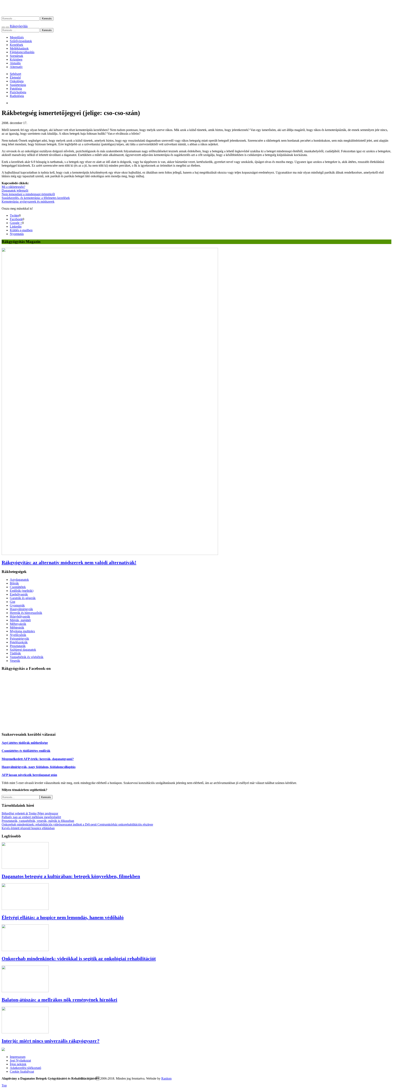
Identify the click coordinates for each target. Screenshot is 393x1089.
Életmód (15, 77)
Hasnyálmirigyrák (21, 609)
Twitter (14, 215)
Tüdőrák (15, 653)
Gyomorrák (17, 605)
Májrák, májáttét (20, 620)
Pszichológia (18, 92)
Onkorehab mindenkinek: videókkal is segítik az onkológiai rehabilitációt (79, 958)
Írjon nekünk (18, 1064)
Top (4, 1085)
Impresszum (17, 1056)
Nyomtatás (17, 234)
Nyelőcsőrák (18, 635)
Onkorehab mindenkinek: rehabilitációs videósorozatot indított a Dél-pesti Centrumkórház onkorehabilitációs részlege (77, 824)
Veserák (15, 660)
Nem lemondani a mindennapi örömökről (28, 194)
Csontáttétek (18, 587)
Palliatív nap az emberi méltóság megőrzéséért (31, 817)
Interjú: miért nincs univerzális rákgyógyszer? (50, 1041)
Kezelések (16, 44)
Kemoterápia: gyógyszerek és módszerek (28, 201)
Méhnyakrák (18, 624)
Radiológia (17, 96)
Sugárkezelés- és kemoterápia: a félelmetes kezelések (36, 198)
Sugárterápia (18, 85)
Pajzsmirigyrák (19, 638)
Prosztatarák (18, 646)
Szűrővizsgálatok (21, 41)
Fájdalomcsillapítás (22, 52)
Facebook (16, 219)
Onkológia (17, 81)
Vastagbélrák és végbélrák (26, 657)
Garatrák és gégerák (23, 598)
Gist (12, 601)
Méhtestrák (17, 627)
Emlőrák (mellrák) (21, 590)
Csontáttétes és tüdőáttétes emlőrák (26, 750)
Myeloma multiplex (22, 631)
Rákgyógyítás (196, 8)
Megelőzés (17, 37)
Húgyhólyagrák (20, 616)
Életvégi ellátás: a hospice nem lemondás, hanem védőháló (63, 917)
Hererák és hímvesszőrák (26, 613)
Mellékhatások (19, 48)
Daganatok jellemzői (15, 190)
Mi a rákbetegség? (13, 187)
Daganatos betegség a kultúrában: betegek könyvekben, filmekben (71, 876)
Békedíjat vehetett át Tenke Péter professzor (30, 813)
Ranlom (166, 1078)
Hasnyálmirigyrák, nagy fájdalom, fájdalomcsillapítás (39, 767)
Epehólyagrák (19, 594)
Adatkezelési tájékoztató (25, 1068)
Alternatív (16, 67)
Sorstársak (16, 56)
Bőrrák (14, 583)
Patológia (16, 88)
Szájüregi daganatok (23, 649)
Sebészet (15, 74)
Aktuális (15, 63)
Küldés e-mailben (21, 230)
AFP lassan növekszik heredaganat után (29, 775)
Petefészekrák (19, 642)
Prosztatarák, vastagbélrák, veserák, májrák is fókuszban (38, 820)
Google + (16, 223)
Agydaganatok (19, 579)
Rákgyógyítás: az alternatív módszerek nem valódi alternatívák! (69, 562)
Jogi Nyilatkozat (20, 1060)
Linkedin (15, 226)
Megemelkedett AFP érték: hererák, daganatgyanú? (38, 759)
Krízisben (16, 59)
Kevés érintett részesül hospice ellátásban (28, 828)
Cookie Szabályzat (22, 1071)
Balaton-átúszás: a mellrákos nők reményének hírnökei (59, 999)
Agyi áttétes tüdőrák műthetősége (25, 742)
